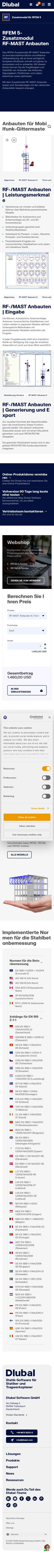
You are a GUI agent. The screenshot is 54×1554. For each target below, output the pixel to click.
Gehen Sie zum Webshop (26, 580)
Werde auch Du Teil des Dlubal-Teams (23, 1491)
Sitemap (10, 1528)
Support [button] (12, 1467)
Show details (38, 808)
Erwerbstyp (12, 625)
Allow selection (27, 826)
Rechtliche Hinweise (15, 1518)
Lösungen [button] (13, 1454)
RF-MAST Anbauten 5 (28, 180)
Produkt (10, 610)
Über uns (10, 1523)
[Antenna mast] (27, 368)
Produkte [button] (13, 1460)
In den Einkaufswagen (21, 690)
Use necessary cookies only (27, 834)
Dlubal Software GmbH (23, 1398)
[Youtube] (15, 1498)
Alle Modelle (19, 854)
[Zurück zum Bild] (14, 140)
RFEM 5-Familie (18, 564)
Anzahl (10, 641)
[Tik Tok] (8, 1505)
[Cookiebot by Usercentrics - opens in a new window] (31, 717)
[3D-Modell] (7, 140)
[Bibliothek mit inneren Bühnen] (27, 270)
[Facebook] (21, 1498)
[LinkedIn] (34, 1498)
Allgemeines (9, 180)
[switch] (46, 777)
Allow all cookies (27, 817)
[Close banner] (49, 717)
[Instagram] (15, 1505)
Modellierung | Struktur (14, 395)
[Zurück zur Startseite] (10, 4)
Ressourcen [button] (15, 1480)
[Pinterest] (41, 1498)
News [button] (10, 1473)
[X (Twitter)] (28, 1498)
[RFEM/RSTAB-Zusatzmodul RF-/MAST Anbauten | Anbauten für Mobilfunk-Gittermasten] (27, 153)
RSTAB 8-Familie (19, 568)
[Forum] (8, 1498)
